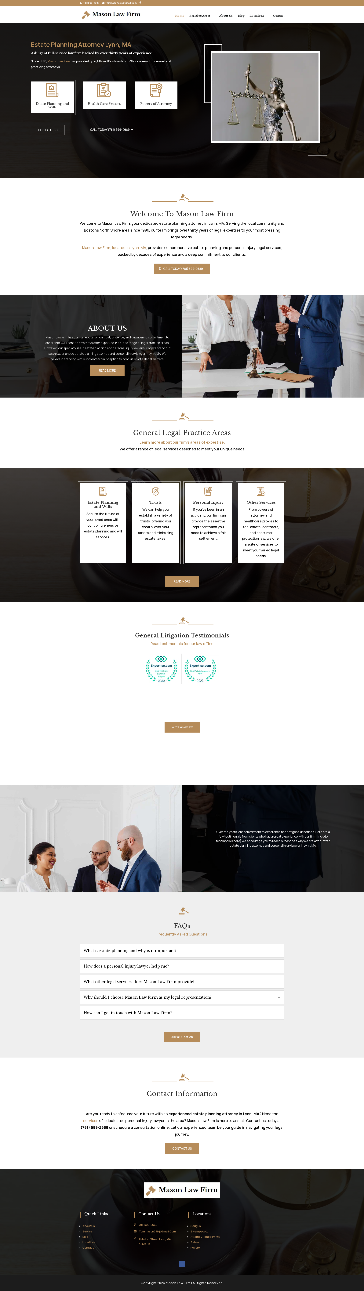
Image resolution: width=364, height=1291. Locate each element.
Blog (241, 15)
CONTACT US (47, 130)
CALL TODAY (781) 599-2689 (110, 130)
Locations (256, 15)
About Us (226, 15)
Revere (195, 1248)
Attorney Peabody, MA (205, 1237)
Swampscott (199, 1231)
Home (179, 15)
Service (87, 1231)
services (90, 1120)
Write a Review (182, 727)
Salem (195, 1242)
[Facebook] (140, 3)
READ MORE (107, 370)
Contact (278, 15)
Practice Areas (199, 15)
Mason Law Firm (59, 61)
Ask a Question (182, 1037)
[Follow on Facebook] (182, 1264)
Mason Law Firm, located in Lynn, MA (114, 247)
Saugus (196, 1226)
